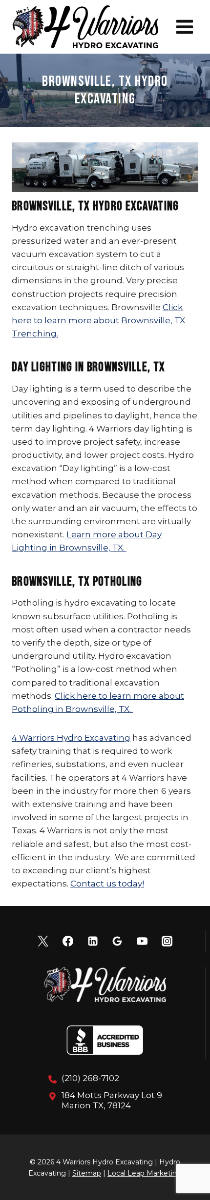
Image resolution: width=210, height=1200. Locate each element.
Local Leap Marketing (144, 1173)
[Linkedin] (93, 941)
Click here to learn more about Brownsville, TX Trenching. (98, 320)
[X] (43, 941)
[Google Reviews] (117, 941)
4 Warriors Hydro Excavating (71, 738)
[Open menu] (184, 26)
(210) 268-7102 (90, 1078)
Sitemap (86, 1173)
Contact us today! (107, 883)
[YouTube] (142, 941)
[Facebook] (68, 941)
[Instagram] (167, 941)
